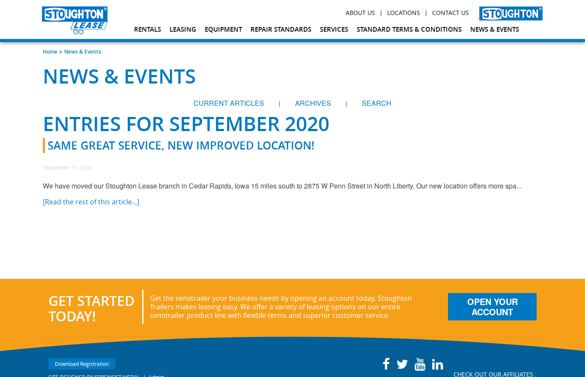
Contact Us (450, 13)
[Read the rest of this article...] (91, 201)
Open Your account (492, 306)
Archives (313, 103)
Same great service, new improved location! (181, 145)
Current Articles (229, 103)
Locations (403, 13)
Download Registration (82, 363)
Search (376, 103)
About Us (360, 13)
